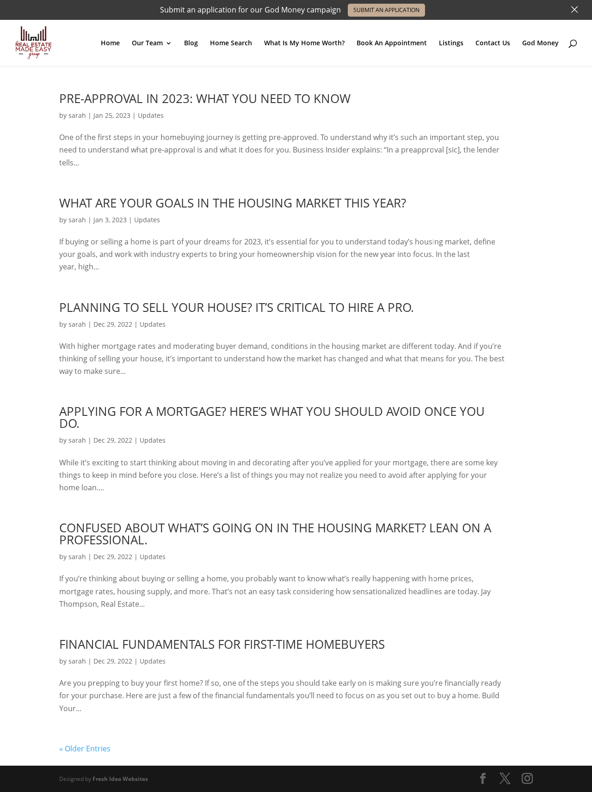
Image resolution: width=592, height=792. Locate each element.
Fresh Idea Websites (120, 779)
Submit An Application (386, 10)
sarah (77, 115)
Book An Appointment (392, 43)
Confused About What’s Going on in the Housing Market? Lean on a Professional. (275, 533)
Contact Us (492, 43)
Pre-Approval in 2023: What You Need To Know (205, 98)
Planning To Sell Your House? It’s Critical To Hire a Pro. (236, 307)
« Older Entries (85, 748)
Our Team (147, 43)
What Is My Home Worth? (304, 43)
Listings (451, 43)
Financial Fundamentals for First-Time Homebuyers (222, 644)
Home (110, 43)
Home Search (231, 43)
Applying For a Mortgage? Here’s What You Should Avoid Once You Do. (272, 417)
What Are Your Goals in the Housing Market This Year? (232, 203)
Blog (191, 43)
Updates (151, 115)
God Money (540, 43)
